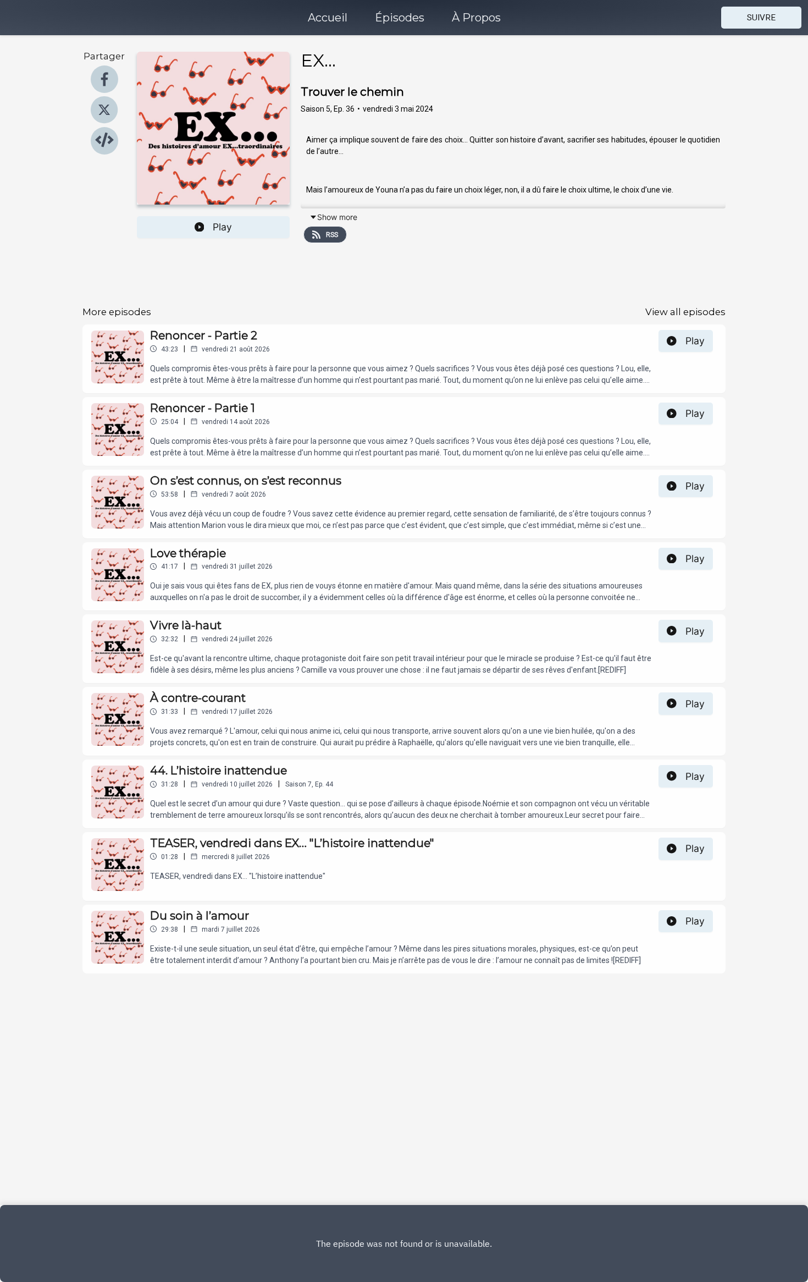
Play (222, 227)
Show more (337, 217)
